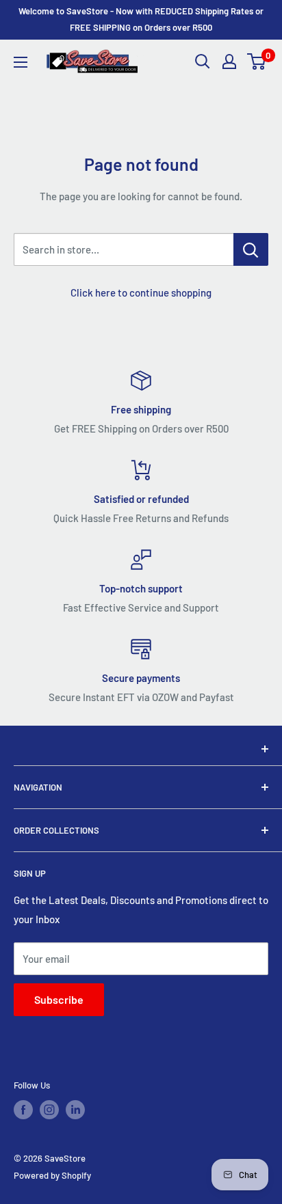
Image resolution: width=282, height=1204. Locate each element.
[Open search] (202, 61)
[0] (257, 61)
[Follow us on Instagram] (49, 1109)
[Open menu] (20, 62)
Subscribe (59, 999)
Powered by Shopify (52, 1175)
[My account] (229, 61)
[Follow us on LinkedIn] (75, 1109)
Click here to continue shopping (141, 292)
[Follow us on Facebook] (23, 1109)
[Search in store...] (250, 249)
